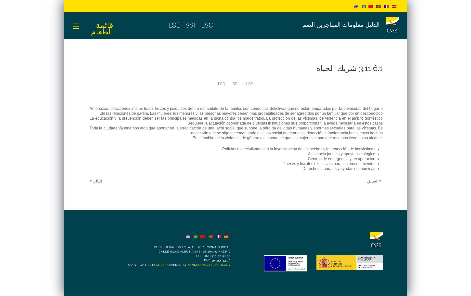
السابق (373, 181)
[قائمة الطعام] (75, 26)
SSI (236, 84)
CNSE (160, 265)
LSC (221, 84)
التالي (97, 181)
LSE (249, 84)
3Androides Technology (209, 265)
